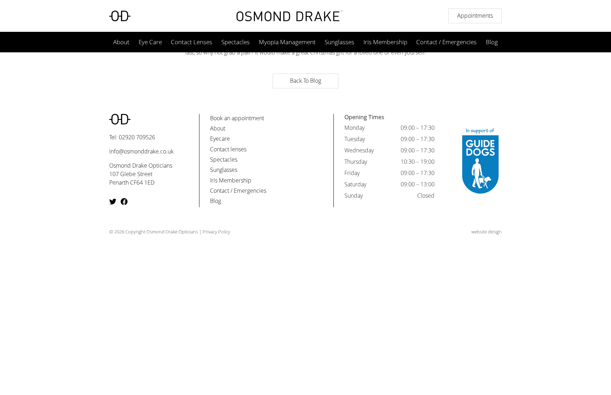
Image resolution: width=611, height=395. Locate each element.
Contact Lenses (191, 42)
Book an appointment (237, 118)
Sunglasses (339, 42)
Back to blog (305, 81)
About (121, 42)
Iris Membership (385, 42)
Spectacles (235, 42)
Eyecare (220, 139)
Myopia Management (287, 42)
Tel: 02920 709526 (132, 137)
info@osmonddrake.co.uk (141, 151)
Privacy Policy (216, 231)
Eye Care (150, 42)
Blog (492, 42)
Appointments (475, 15)
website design (486, 231)
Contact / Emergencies (446, 42)
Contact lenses (228, 149)
